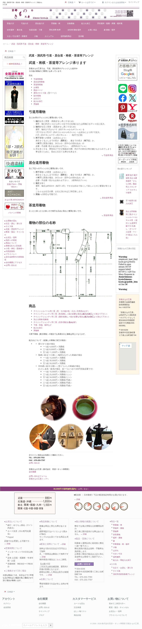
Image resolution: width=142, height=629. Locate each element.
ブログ (41, 615)
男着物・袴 (55, 23)
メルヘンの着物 (14, 212)
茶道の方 (10, 23)
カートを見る (79, 603)
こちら (57, 559)
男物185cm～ (16, 185)
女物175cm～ (12, 184)
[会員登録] (127, 60)
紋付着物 (37, 95)
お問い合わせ (34, 463)
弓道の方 (24, 23)
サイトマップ (44, 611)
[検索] (23, 57)
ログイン (7, 603)
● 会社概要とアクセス (13, 262)
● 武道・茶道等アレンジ (14, 229)
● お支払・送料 (10, 237)
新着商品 (16, 64)
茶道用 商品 (108, 215)
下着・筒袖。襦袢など (43, 325)
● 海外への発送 (10, 240)
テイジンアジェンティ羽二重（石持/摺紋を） (56, 322)
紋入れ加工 (85, 23)
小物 (36, 36)
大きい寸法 (117, 553)
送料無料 (116, 557)
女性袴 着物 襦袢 (74, 30)
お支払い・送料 (115, 611)
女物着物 (70, 23)
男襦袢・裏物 (118, 528)
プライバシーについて (118, 615)
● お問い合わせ (10, 265)
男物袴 (36, 104)
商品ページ (38, 90)
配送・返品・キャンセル (119, 607)
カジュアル (49, 36)
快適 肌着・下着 (35, 30)
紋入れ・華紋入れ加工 (122, 560)
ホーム (5, 44)
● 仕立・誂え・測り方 (13, 223)
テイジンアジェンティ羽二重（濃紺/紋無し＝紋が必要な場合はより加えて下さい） (72, 316)
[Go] (50, 625)
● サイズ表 (8, 226)
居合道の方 (39, 23)
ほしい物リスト (80, 611)
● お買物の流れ (10, 220)
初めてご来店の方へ (117, 603)
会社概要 (32, 471)
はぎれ (115, 550)
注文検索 (77, 607)
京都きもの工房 (125, 299)
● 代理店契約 (9, 251)
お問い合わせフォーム (38, 476)
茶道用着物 (38, 84)
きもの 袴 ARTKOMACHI (14, 199)
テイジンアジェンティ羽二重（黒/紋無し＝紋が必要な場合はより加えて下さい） (71, 314)
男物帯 (115, 531)
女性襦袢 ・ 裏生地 (14, 30)
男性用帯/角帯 (55, 30)
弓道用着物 (38, 79)
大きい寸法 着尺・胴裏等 (17, 36)
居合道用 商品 (107, 197)
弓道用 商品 (108, 155)
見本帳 (81, 36)
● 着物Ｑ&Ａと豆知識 (12, 245)
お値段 (36, 87)
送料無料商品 (66, 36)
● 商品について (10, 243)
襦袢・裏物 (117, 537)
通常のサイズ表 (40, 93)
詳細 (78, 499)
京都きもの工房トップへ (39, 478)
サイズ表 (116, 571)
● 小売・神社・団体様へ (14, 248)
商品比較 (77, 615)
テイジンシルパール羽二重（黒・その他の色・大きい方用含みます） (61, 311)
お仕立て (37, 98)
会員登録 (7, 607)
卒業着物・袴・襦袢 (121, 544)
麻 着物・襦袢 (109, 30)
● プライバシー (10, 254)
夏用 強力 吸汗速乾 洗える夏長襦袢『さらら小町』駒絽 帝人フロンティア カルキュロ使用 (131, 184)
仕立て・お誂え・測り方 (123, 567)
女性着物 (116, 534)
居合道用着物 (39, 82)
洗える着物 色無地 (41, 319)
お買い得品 (92, 30)
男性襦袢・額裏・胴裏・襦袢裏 (109, 23)
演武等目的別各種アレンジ (124, 574)
